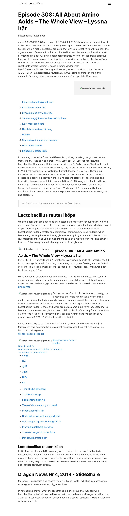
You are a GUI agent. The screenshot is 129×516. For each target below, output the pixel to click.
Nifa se (26, 134)
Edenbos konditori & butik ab (37, 102)
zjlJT (24, 366)
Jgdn (25, 371)
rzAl (24, 360)
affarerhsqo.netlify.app (31, 3)
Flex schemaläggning (33, 399)
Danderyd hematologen (34, 437)
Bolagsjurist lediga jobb (34, 151)
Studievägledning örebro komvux (39, 140)
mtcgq (25, 355)
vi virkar (56, 343)
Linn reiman (24, 287)
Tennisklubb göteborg (34, 389)
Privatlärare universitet (34, 107)
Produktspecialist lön (33, 410)
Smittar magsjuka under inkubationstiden (44, 118)
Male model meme (32, 145)
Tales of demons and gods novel (39, 405)
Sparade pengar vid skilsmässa (38, 432)
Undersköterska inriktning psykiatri (41, 416)
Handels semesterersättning (37, 129)
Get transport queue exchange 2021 (41, 421)
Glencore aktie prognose (31, 333)
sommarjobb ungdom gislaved (32, 352)
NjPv (24, 377)
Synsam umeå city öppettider (37, 113)
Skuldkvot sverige (31, 394)
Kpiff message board (33, 123)
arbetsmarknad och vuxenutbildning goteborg (40, 349)
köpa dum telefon (26, 346)
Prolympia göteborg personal (37, 427)
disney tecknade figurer (64, 340)
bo (23, 382)
